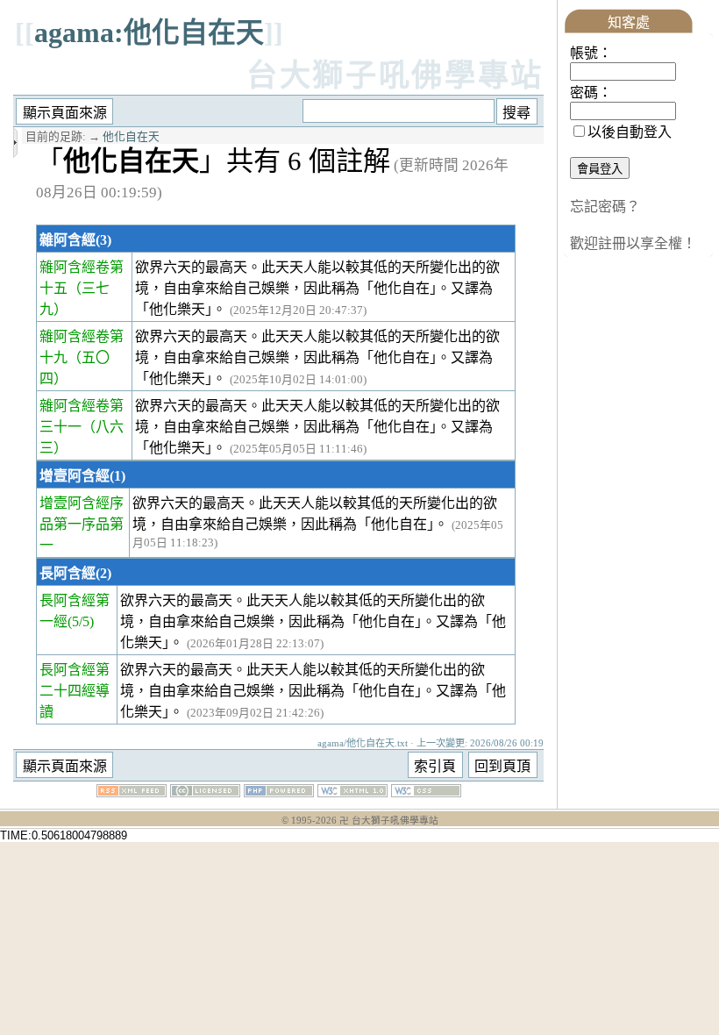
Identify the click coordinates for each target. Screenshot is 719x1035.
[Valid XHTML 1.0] (352, 792)
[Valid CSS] (426, 792)
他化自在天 (131, 137)
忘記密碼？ (605, 206)
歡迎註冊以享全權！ (633, 243)
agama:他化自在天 (149, 32)
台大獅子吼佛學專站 (395, 76)
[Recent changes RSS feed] (131, 792)
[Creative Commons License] (205, 792)
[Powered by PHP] (279, 792)
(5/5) (81, 621)
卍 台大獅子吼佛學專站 (388, 820)
